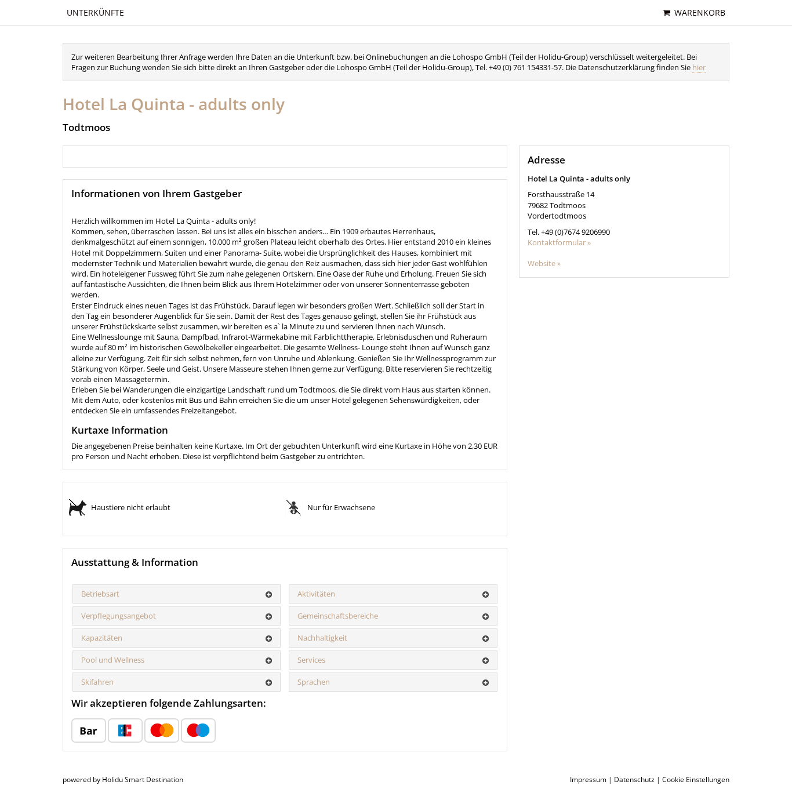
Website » (544, 263)
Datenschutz (634, 779)
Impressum (588, 779)
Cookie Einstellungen (695, 779)
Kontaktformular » (559, 242)
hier (699, 67)
